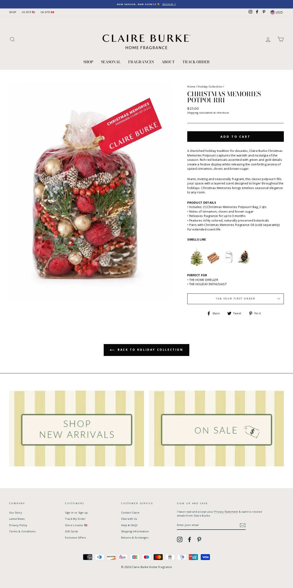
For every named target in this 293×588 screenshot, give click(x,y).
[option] (146, 4)
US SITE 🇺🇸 (28, 12)
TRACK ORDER (196, 62)
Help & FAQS (129, 525)
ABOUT (168, 62)
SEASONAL (111, 62)
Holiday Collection (210, 86)
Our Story (15, 512)
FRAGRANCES (141, 62)
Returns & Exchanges (134, 537)
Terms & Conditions (22, 531)
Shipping (192, 112)
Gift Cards (71, 531)
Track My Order (75, 518)
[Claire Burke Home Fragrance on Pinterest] (199, 539)
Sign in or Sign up (76, 512)
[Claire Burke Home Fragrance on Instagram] (179, 539)
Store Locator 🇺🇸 (76, 525)
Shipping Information (135, 531)
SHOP (12, 12)
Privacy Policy (18, 525)
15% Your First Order (236, 298)
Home (191, 86)
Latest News (17, 518)
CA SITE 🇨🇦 (47, 12)
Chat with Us (129, 518)
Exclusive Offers (75, 537)
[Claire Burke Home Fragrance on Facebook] (189, 539)
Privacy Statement (226, 511)
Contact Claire (130, 512)
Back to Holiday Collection (149, 350)
